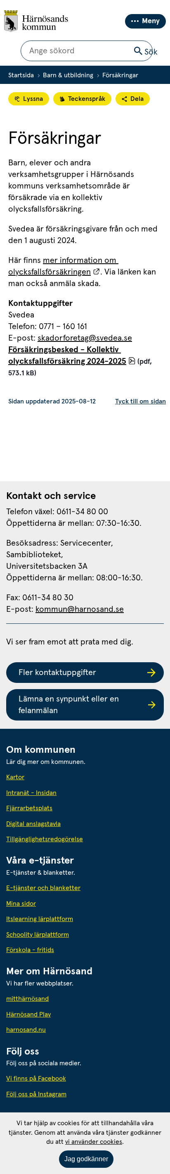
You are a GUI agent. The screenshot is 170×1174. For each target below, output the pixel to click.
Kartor (15, 777)
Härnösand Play (28, 1014)
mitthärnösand (64, 998)
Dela (137, 98)
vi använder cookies (93, 1141)
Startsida (21, 75)
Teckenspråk (86, 98)
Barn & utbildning (68, 75)
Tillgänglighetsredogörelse (44, 839)
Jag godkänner (86, 1158)
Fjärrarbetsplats (29, 808)
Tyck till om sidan (140, 401)
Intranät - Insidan (31, 793)
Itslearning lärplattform (39, 919)
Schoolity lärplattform (37, 934)
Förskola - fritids (30, 950)
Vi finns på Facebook (36, 1078)
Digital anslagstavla (33, 824)
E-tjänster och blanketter (43, 888)
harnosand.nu (63, 1029)
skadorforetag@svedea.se (85, 338)
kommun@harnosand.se (79, 609)
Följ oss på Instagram (36, 1094)
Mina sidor (21, 903)
